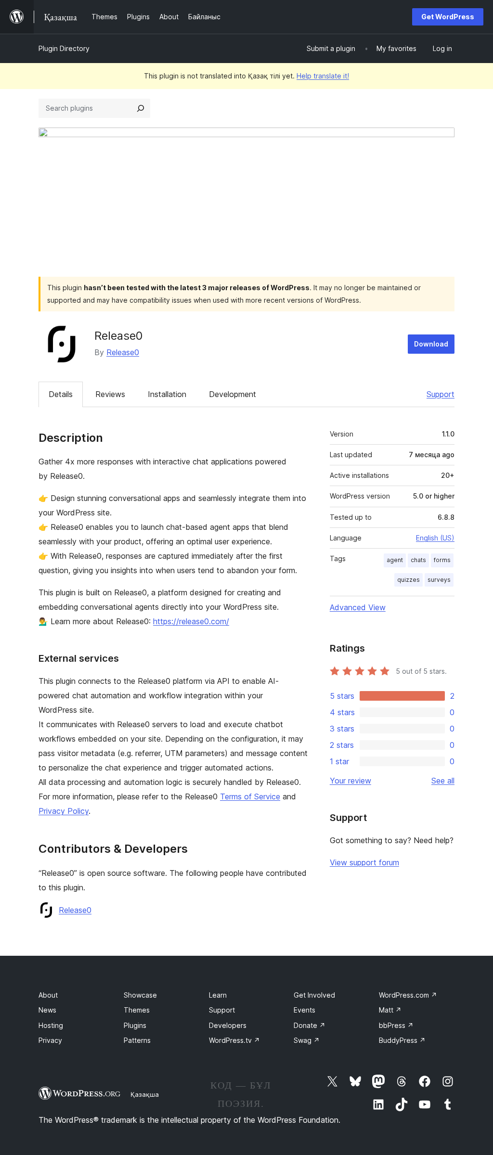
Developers (227, 1025)
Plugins (135, 1025)
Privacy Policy (64, 811)
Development (232, 394)
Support (440, 394)
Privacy (50, 1040)
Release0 (122, 352)
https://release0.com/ (191, 621)
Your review (350, 780)
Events (304, 1010)
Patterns (137, 1040)
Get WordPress (447, 17)
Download (431, 344)
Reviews (110, 394)
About (48, 995)
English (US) (435, 538)
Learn (218, 995)
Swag (307, 1040)
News (47, 1010)
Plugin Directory (64, 48)
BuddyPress (402, 1040)
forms (442, 560)
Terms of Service (250, 796)
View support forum (364, 862)
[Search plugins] (140, 108)
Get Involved (314, 995)
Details (61, 394)
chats (418, 560)
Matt (390, 1010)
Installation (167, 394)
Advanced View (358, 607)
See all (442, 780)
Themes (137, 1010)
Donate (309, 1025)
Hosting (51, 1025)
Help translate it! (323, 76)
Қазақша (144, 1094)
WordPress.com (408, 995)
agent (395, 560)
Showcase (140, 995)
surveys (439, 579)
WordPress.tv (234, 1040)
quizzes (408, 579)
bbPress (396, 1025)
